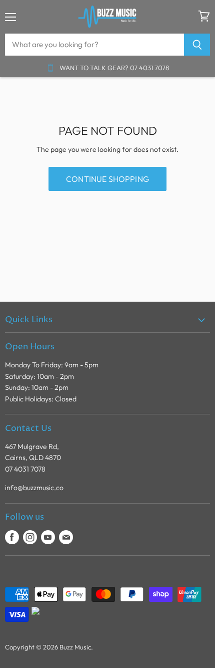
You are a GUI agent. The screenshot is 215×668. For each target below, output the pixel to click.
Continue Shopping (107, 179)
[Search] (197, 44)
